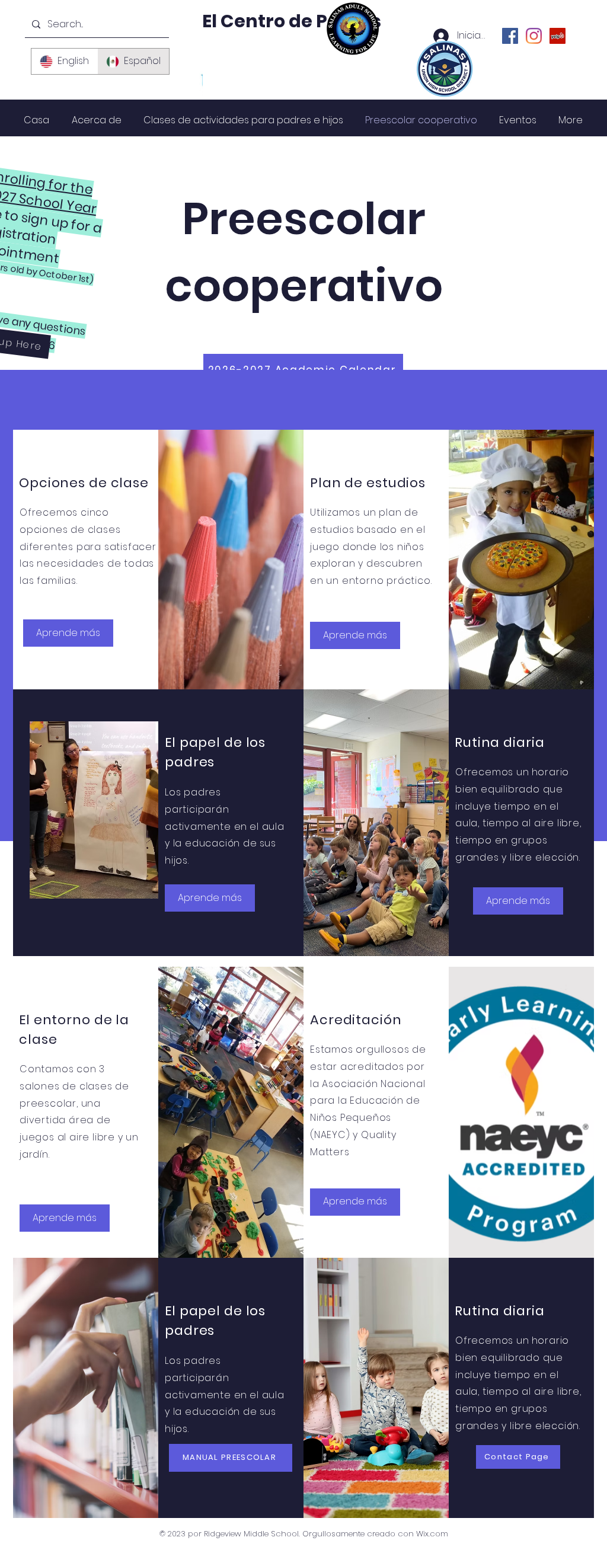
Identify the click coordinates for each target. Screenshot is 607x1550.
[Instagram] (534, 36)
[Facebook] (510, 36)
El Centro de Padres (291, 21)
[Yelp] (558, 36)
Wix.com (432, 1533)
